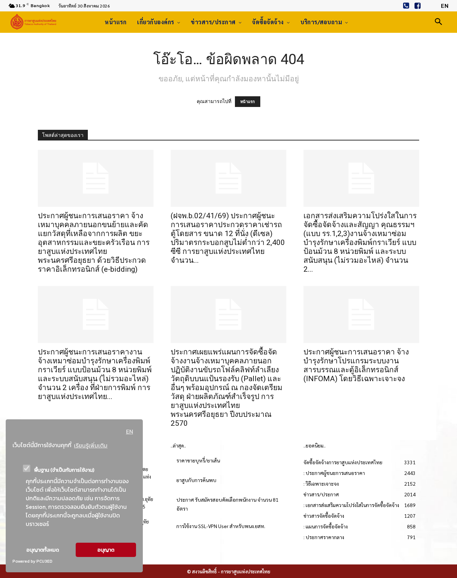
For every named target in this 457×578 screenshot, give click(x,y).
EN (129, 431)
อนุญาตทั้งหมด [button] (42, 550)
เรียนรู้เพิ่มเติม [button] (90, 445)
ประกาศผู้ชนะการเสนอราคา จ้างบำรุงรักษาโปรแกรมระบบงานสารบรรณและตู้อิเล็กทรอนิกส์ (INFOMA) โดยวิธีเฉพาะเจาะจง (356, 365)
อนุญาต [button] (105, 550)
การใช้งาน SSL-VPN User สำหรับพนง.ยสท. (220, 526)
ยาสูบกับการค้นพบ (196, 480)
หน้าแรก (247, 101)
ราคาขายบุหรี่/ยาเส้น (198, 460)
